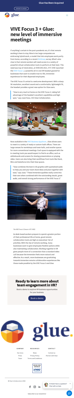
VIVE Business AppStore (37, 141)
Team (20, 358)
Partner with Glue (52, 356)
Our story (20, 353)
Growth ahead (21, 8)
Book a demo (37, 298)
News (35, 353)
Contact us (51, 353)
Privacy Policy (34, 356)
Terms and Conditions (35, 358)
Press (20, 356)
